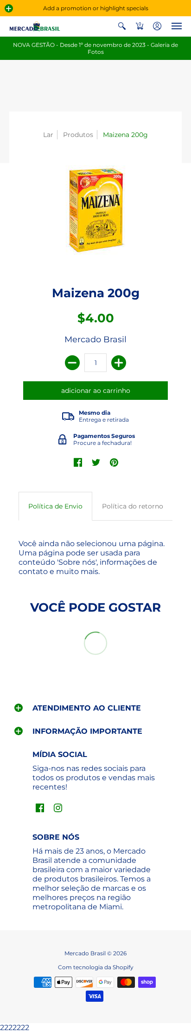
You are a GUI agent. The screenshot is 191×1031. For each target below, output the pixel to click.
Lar (48, 135)
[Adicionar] (118, 362)
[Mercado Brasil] (34, 26)
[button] (9, 8)
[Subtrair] (72, 362)
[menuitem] (122, 26)
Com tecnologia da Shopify (96, 967)
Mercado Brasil (95, 339)
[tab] (55, 506)
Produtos (78, 135)
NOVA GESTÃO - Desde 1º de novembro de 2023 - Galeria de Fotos (95, 48)
